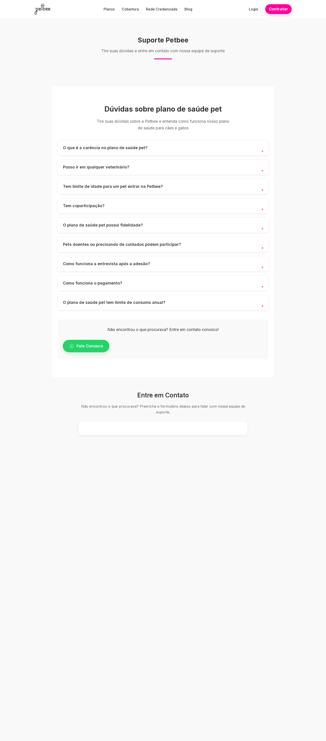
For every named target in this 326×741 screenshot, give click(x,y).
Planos (109, 9)
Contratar (278, 9)
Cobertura (130, 9)
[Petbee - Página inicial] (42, 9)
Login (253, 9)
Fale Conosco (90, 346)
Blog (188, 9)
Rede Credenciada (161, 9)
